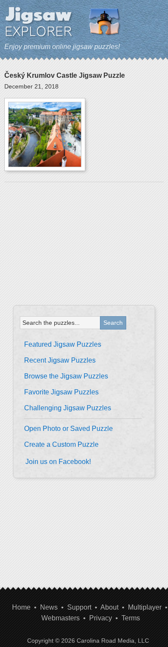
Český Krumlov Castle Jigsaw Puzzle (64, 75)
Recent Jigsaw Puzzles (60, 360)
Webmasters (60, 618)
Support (79, 607)
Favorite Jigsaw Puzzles (61, 392)
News (49, 607)
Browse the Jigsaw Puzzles (66, 376)
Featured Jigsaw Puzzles (62, 344)
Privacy (100, 618)
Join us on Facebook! (58, 461)
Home (21, 607)
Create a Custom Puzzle (61, 444)
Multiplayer (145, 607)
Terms (130, 618)
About (109, 607)
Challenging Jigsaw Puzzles (67, 408)
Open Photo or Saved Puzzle (68, 428)
